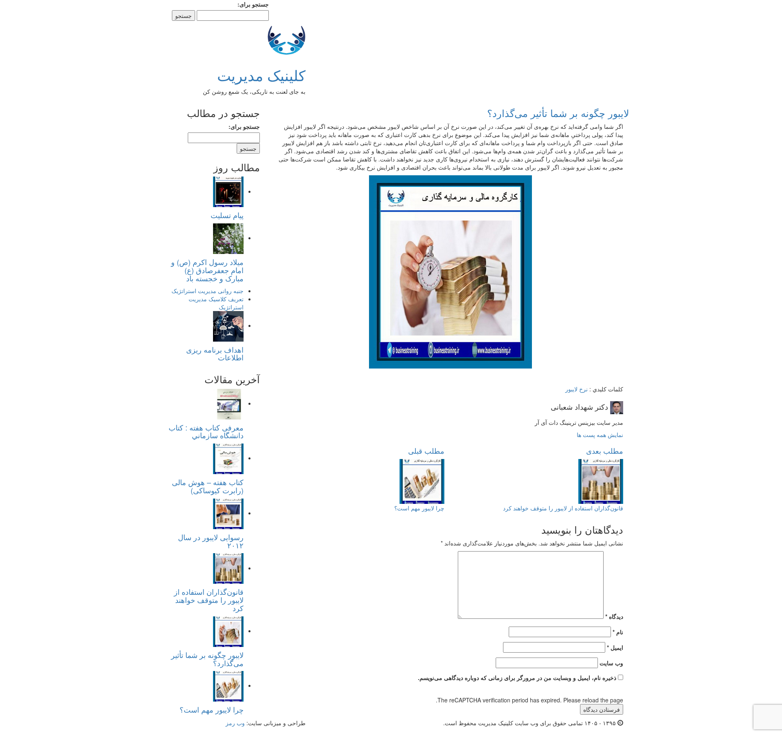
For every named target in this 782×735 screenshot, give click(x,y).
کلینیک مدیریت (261, 74)
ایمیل (615, 647)
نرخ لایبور (576, 389)
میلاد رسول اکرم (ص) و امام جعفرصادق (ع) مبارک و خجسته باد (207, 269)
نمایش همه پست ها (600, 434)
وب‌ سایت (611, 663)
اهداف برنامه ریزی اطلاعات (215, 353)
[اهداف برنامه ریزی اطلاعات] (228, 325)
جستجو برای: (253, 4)
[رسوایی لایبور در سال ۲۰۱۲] (228, 513)
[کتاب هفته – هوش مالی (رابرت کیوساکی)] (228, 458)
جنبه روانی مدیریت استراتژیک (207, 291)
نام (618, 632)
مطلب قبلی (426, 450)
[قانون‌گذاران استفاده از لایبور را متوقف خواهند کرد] (228, 568)
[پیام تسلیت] (228, 191)
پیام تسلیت (227, 215)
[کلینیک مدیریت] (286, 39)
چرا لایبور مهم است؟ (212, 709)
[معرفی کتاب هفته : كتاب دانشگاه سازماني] (228, 403)
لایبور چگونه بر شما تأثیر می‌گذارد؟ (207, 658)
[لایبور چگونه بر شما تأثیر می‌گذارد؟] (228, 631)
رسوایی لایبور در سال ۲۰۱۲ (211, 541)
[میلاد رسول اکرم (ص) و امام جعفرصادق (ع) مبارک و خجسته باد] (228, 238)
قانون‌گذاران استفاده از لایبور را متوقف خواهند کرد (209, 599)
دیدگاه (614, 616)
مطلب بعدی (604, 450)
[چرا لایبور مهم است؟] (228, 685)
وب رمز (235, 723)
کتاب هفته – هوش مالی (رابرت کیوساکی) (208, 486)
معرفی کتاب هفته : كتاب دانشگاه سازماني (206, 431)
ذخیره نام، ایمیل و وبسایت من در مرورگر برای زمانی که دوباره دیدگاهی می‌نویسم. (517, 677)
